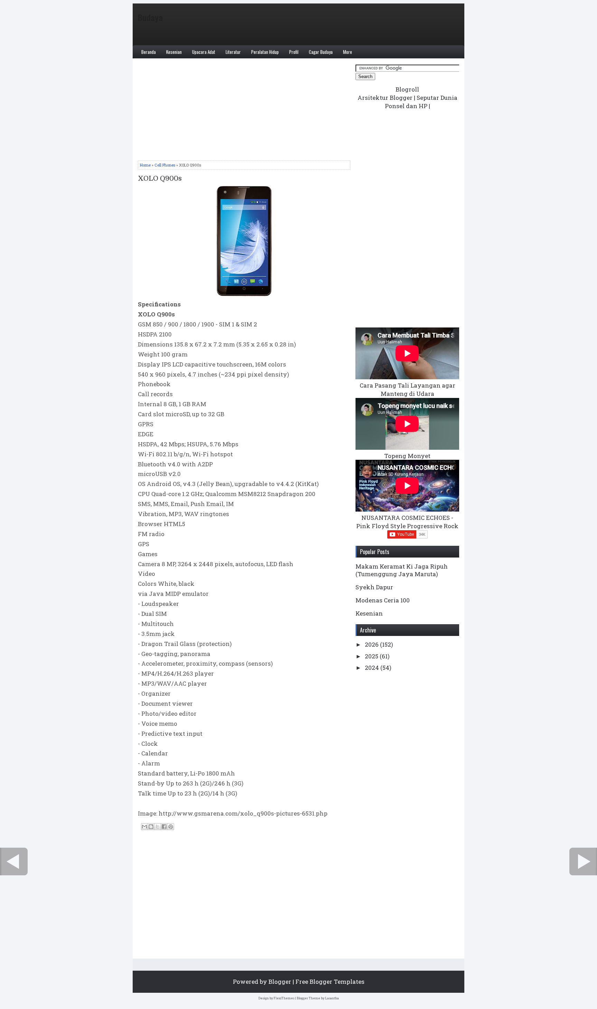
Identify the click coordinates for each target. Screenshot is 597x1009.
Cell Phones (164, 165)
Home (145, 165)
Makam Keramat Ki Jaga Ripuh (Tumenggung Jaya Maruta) (402, 570)
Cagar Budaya (321, 51)
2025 (372, 656)
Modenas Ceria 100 (383, 600)
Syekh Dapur (374, 587)
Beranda (148, 51)
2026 (372, 644)
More (347, 51)
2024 (372, 668)
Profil (293, 51)
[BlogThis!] (151, 826)
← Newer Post (14, 861)
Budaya (150, 17)
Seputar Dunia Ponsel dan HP (421, 102)
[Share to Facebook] (164, 826)
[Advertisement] (244, 112)
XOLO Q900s (160, 178)
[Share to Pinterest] (170, 826)
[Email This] (144, 826)
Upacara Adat (203, 51)
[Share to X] (157, 826)
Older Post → (583, 861)
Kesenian (174, 51)
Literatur (233, 51)
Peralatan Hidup (265, 51)
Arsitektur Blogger (385, 98)
